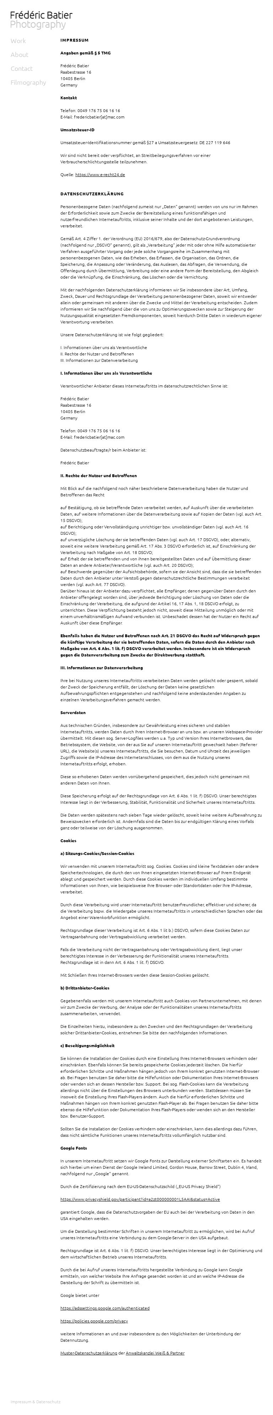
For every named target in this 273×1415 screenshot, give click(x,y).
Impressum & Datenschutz (35, 1401)
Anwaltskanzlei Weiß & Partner (155, 1353)
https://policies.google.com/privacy (94, 1321)
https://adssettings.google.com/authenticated (105, 1308)
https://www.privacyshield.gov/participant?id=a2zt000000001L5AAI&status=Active (140, 1199)
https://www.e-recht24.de (100, 174)
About (19, 54)
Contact (22, 68)
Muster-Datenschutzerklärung (88, 1353)
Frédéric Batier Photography (43, 22)
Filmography (28, 82)
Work (18, 40)
